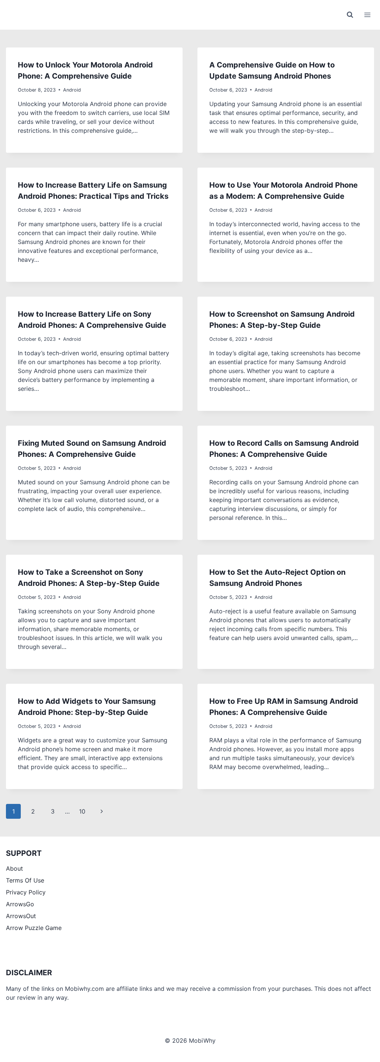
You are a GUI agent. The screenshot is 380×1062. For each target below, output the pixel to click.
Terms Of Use (25, 880)
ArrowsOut (21, 916)
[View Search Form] (350, 15)
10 (82, 811)
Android (72, 90)
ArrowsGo (20, 904)
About (14, 868)
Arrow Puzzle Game (34, 927)
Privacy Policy (26, 892)
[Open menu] (367, 14)
